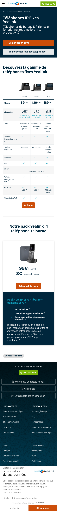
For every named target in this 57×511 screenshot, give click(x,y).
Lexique (6, 450)
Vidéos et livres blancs (41, 427)
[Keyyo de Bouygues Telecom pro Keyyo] (19, 3)
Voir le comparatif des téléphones (26, 51)
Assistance (29, 388)
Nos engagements (11, 461)
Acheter (28, 205)
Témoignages (37, 422)
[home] (4, 11)
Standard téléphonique (13, 411)
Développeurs (37, 450)
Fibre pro (7, 427)
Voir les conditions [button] (13, 356)
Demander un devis (18, 42)
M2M (33, 456)
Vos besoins (8, 433)
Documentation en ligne (41, 433)
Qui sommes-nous (11, 456)
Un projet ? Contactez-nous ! (29, 381)
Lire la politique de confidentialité (20, 498)
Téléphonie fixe (9, 416)
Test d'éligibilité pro (39, 411)
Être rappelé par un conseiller (29, 395)
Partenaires (36, 461)
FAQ (33, 416)
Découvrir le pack (28, 286)
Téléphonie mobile (11, 422)
